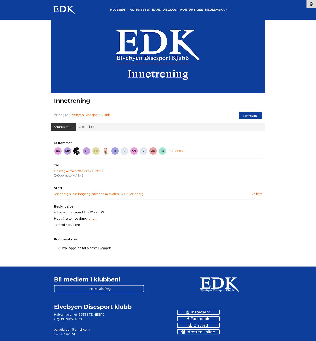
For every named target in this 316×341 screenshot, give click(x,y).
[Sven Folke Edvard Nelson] (134, 151)
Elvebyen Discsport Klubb (89, 115)
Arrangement (64, 127)
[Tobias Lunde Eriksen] (115, 151)
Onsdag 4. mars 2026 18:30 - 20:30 (79, 171)
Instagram (200, 312)
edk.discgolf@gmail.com (72, 329)
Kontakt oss (191, 10)
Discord (201, 325)
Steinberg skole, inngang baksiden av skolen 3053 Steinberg (99, 194)
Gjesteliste (86, 127)
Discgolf (170, 10)
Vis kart (256, 194)
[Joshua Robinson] (163, 151)
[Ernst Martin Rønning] (96, 151)
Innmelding (100, 288)
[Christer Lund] (105, 151)
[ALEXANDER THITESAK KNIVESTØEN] (153, 151)
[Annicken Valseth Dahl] (86, 151)
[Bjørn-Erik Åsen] (58, 151)
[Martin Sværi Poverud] (67, 151)
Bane (156, 10)
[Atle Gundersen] (77, 151)
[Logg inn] (311, 4)
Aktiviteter (140, 10)
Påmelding (250, 115)
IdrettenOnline (201, 332)
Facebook (200, 319)
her (93, 218)
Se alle (179, 150)
